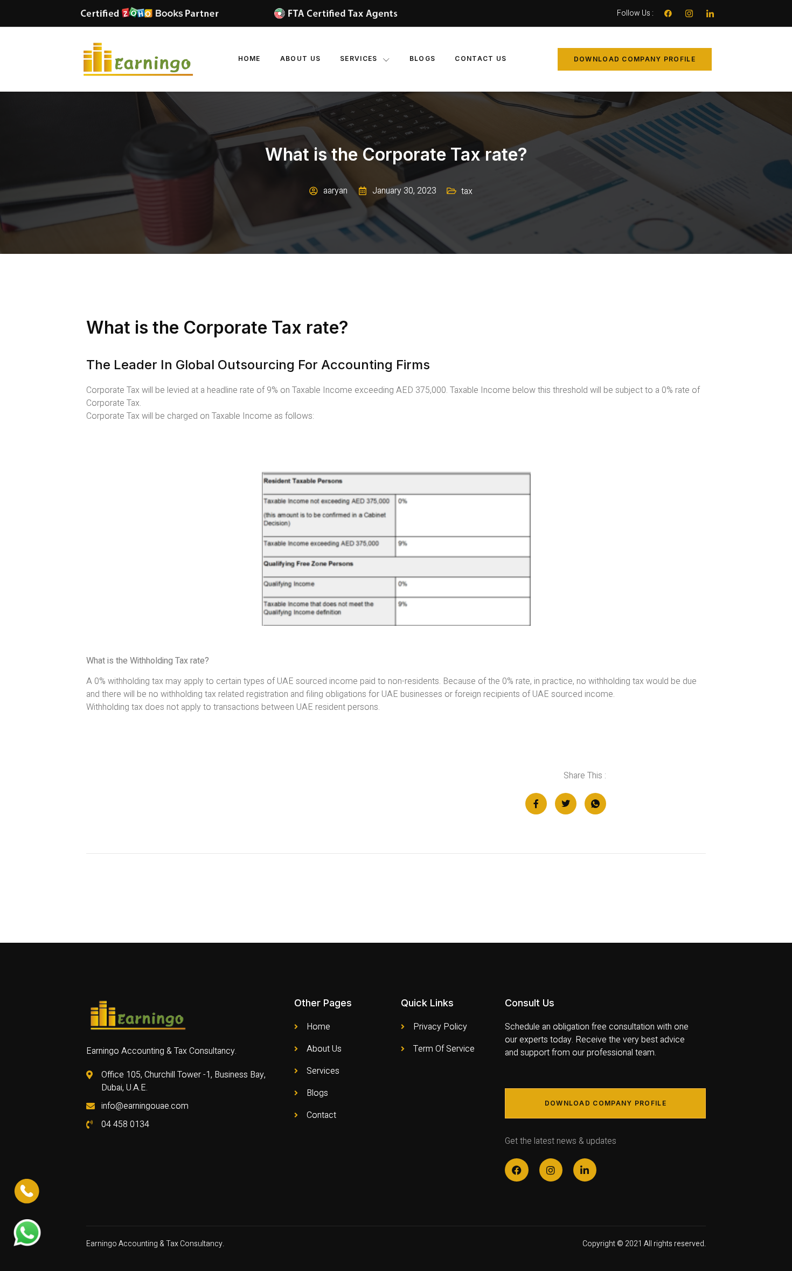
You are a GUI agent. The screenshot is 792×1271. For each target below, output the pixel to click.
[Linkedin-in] (584, 1170)
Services (358, 58)
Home (249, 58)
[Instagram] (550, 1170)
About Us (300, 58)
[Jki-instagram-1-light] (689, 13)
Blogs (422, 58)
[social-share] (536, 803)
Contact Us (480, 58)
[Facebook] (668, 13)
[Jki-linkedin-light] (710, 13)
